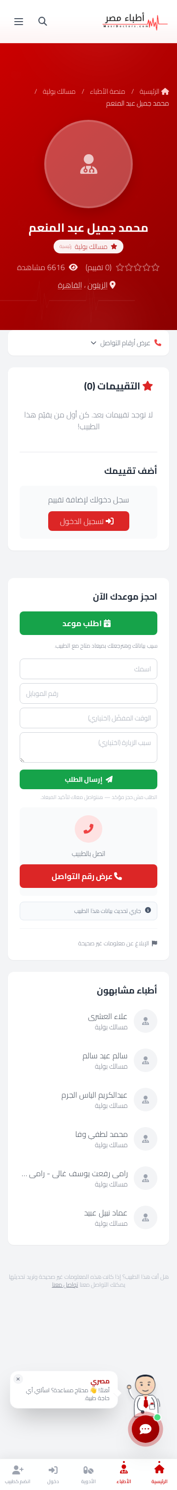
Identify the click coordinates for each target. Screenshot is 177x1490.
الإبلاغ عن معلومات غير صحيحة (113, 943)
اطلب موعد (82, 623)
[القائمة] (19, 21)
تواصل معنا (65, 1284)
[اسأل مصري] (145, 1393)
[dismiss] (18, 1379)
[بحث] (42, 21)
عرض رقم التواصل (83, 876)
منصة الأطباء (107, 91)
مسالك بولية (59, 91)
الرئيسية (149, 91)
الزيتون (98, 284)
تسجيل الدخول (83, 521)
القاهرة (70, 284)
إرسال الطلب (84, 779)
